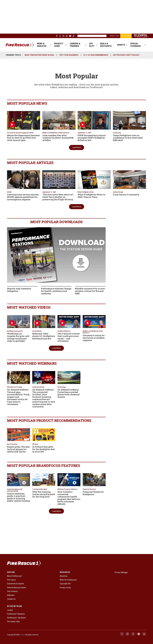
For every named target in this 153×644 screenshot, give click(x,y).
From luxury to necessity (126, 194)
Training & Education (39, 489)
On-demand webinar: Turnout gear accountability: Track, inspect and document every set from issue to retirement (18, 397)
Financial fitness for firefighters (93, 493)
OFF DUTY (91, 44)
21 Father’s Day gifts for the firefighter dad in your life (43, 449)
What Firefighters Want (86, 192)
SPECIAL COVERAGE (135, 44)
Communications (38, 387)
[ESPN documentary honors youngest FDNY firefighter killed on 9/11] (94, 120)
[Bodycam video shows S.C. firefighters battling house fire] (43, 321)
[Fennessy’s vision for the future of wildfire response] (94, 321)
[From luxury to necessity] (129, 179)
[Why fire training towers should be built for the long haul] (43, 479)
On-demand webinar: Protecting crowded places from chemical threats (68, 393)
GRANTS (121, 45)
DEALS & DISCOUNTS (106, 44)
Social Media (37, 331)
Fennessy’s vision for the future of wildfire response (94, 338)
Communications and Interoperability (14, 490)
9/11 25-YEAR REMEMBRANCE (95, 55)
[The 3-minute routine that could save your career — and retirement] (68, 321)
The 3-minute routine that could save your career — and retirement (68, 337)
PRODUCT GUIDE (58, 44)
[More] (50, 45)
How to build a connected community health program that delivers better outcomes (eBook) (68, 497)
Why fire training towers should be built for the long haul (43, 494)
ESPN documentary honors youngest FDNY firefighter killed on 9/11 (92, 138)
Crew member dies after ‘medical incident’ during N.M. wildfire (58, 138)
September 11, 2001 (84, 133)
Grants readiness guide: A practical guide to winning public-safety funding (18, 497)
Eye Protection (12, 444)
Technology (61, 387)
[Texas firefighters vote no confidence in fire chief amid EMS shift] (129, 120)
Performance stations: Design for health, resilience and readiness (56, 291)
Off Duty (35, 444)
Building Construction (15, 331)
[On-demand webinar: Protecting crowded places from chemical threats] (68, 377)
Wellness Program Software (67, 489)
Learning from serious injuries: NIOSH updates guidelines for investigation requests (23, 197)
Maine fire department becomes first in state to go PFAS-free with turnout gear (23, 138)
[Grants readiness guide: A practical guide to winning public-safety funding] (18, 479)
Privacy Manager (121, 572)
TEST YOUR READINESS (68, 55)
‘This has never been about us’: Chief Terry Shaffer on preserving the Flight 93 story (57, 197)
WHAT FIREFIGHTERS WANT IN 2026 (39, 55)
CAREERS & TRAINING (75, 44)
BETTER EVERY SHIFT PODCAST (126, 55)
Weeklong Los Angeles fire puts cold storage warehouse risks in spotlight (18, 337)
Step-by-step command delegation (19, 289)
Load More (76, 147)
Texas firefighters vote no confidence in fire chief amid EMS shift (128, 138)
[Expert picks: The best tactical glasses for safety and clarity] (18, 434)
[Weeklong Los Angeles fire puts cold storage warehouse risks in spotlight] (18, 321)
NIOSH (9, 192)
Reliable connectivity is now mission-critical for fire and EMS (90, 291)
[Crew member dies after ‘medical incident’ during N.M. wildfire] (58, 120)
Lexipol (22, 635)
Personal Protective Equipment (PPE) (20, 133)
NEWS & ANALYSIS (41, 44)
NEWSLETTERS (114, 36)
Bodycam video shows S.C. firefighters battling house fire (43, 336)
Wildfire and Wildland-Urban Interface (55, 133)
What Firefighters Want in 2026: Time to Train (91, 195)
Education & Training (14, 387)
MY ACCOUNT (126, 36)
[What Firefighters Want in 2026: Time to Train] (94, 179)
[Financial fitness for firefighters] (94, 479)
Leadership (117, 133)
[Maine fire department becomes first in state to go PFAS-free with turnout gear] (23, 120)
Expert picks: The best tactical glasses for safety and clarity (18, 449)
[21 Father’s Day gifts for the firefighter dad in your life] (43, 434)
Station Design (118, 192)
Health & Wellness (63, 331)
